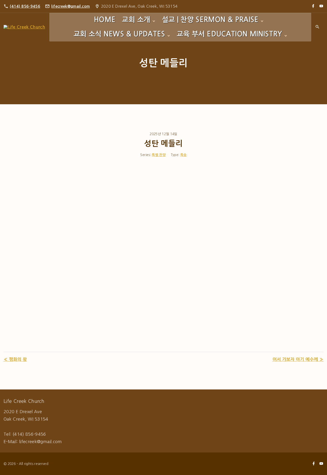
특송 (183, 154)
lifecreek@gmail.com (70, 6)
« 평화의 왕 (15, 359)
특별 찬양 (159, 154)
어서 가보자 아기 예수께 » (298, 359)
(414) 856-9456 (25, 6)
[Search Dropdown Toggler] (317, 27)
